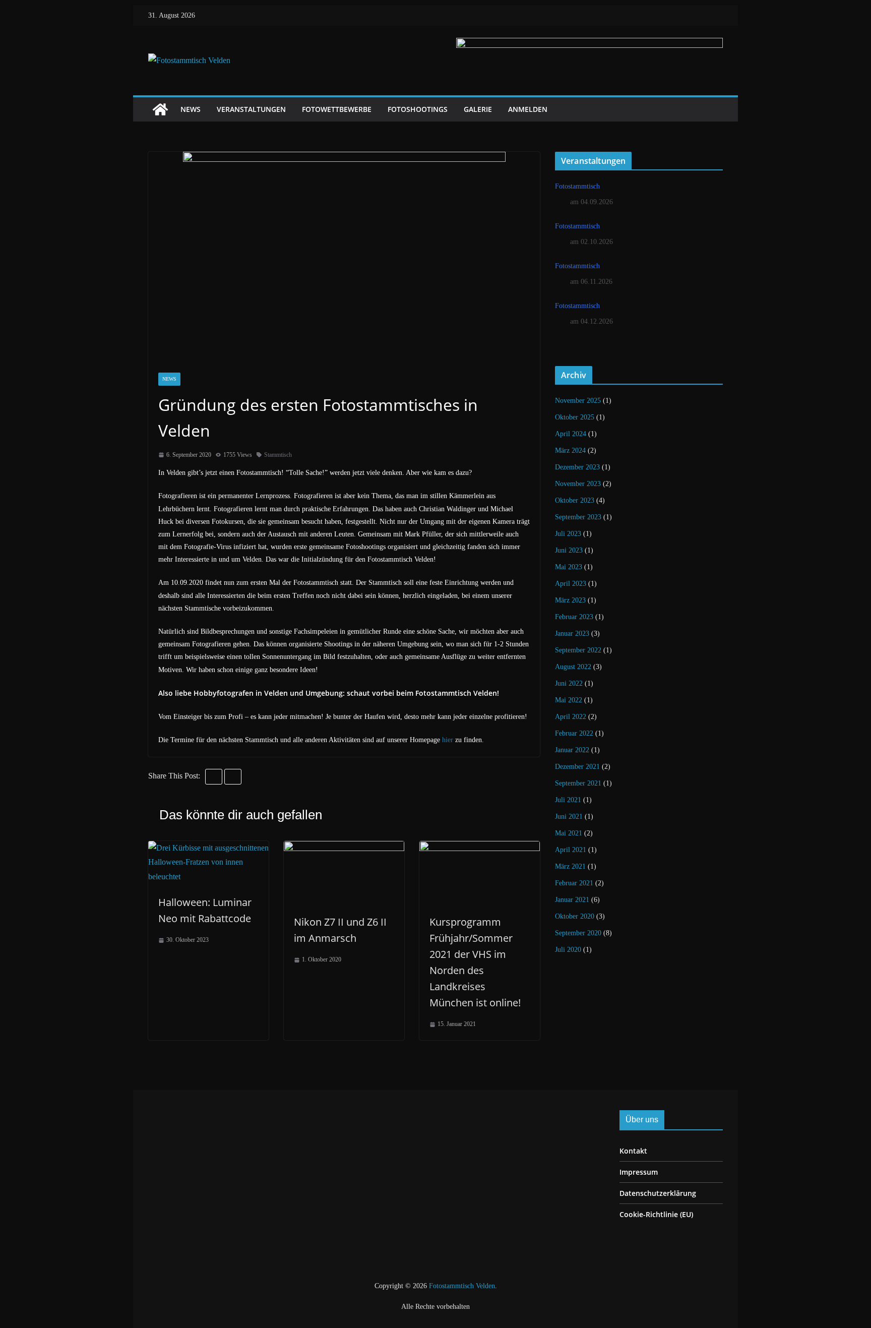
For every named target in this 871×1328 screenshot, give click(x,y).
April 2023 (570, 583)
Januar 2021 (572, 899)
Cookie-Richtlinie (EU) (656, 1214)
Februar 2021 (574, 883)
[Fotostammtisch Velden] (160, 109)
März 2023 (570, 600)
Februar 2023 (574, 617)
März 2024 (570, 450)
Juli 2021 (568, 800)
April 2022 (570, 716)
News (190, 109)
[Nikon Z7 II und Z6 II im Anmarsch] (344, 847)
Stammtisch (278, 454)
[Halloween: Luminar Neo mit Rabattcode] (208, 847)
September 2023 (578, 517)
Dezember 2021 (577, 766)
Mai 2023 (568, 567)
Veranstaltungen (251, 109)
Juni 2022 (569, 683)
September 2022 (578, 650)
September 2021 (578, 783)
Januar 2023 (572, 633)
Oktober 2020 (574, 916)
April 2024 (570, 434)
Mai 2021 (568, 833)
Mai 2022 (568, 700)
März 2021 (570, 866)
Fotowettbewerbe (336, 109)
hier (447, 740)
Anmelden (527, 109)
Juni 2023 (569, 550)
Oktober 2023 (574, 500)
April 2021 (570, 850)
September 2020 (578, 933)
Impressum (638, 1172)
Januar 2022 (572, 750)
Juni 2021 (569, 816)
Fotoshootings (418, 109)
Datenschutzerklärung (657, 1193)
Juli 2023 (568, 533)
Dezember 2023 (577, 467)
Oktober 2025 (574, 417)
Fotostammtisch (577, 186)
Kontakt (633, 1151)
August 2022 (573, 667)
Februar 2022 (574, 733)
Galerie (478, 109)
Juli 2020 (568, 949)
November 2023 (578, 484)
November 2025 (578, 400)
